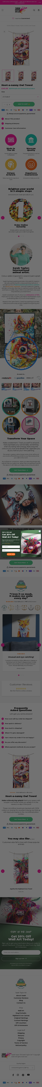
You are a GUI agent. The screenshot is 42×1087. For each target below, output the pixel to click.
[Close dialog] (40, 531)
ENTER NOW (11, 554)
